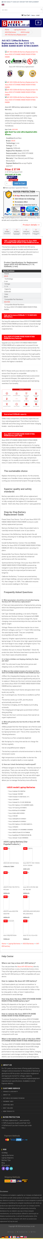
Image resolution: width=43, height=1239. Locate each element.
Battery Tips (6, 1160)
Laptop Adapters (8, 1158)
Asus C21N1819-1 (14, 799)
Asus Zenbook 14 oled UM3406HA (18, 838)
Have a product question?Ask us (16, 188)
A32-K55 (7, 302)
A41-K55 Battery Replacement (16, 35)
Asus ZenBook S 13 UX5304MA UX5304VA (21, 829)
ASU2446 (15, 129)
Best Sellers (8, 1108)
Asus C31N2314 (13, 827)
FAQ (34, 1232)
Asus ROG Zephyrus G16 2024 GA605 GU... (21, 824)
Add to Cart (19, 183)
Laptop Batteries (20, 30)
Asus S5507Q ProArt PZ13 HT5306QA (19, 832)
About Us (6, 1095)
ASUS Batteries (10, 32)
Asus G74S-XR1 (13, 816)
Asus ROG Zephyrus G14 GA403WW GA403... (21, 805)
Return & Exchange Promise (13, 1098)
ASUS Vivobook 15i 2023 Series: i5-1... (19, 797)
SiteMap (5, 1153)
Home (7, 30)
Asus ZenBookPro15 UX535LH (17, 819)
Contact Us (23, 1232)
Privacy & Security (10, 1091)
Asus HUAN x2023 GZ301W (16, 813)
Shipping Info (8, 1105)
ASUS (13, 141)
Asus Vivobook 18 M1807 (16, 794)
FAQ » (4, 1128)
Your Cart (26, 15)
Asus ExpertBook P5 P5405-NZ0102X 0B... (20, 835)
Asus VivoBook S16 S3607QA (17, 791)
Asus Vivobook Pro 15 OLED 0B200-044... (20, 802)
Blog (3, 1163)
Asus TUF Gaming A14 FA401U (18, 808)
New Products (8, 1111)
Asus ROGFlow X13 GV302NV (17, 810)
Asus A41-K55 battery (25, 966)
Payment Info (8, 1101)
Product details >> (31, 224)
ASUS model (25, 32)
